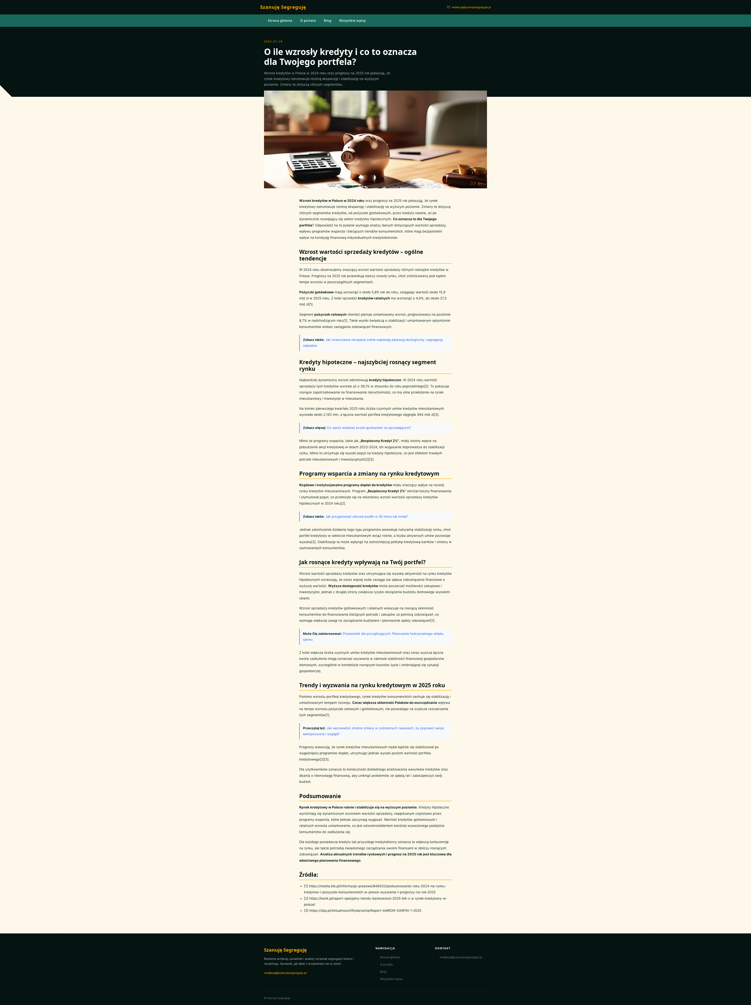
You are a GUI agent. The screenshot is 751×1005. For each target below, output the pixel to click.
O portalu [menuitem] (308, 20)
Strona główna (390, 957)
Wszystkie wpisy (391, 979)
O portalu (386, 964)
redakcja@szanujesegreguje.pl (471, 7)
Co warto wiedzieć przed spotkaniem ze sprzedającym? (369, 428)
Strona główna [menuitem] (280, 20)
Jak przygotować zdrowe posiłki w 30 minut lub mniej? (366, 516)
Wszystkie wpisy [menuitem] (352, 20)
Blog (383, 972)
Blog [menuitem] (327, 20)
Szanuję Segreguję (283, 7)
